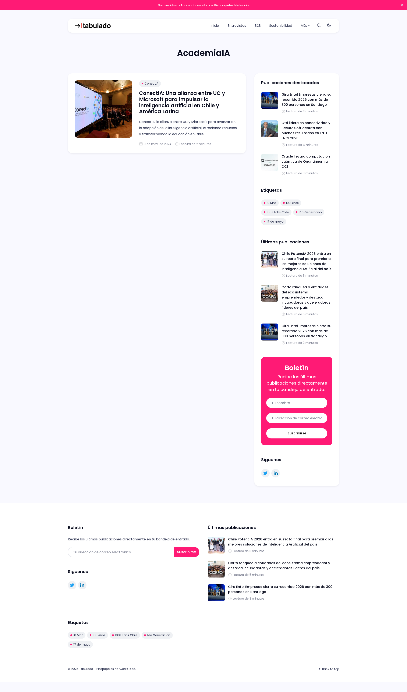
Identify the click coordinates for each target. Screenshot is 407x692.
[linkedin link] (275, 473)
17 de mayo (275, 221)
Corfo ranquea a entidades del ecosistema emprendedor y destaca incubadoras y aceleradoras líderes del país (306, 297)
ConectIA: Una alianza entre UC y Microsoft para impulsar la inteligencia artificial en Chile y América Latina (182, 102)
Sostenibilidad (280, 25)
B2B (258, 25)
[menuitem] (214, 25)
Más (304, 25)
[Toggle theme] (329, 25)
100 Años (292, 203)
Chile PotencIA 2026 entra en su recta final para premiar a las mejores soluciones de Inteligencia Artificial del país (306, 261)
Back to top (330, 669)
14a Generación (310, 212)
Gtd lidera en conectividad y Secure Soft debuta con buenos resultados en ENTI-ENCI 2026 (306, 130)
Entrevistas (236, 25)
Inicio (214, 25)
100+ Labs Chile (278, 212)
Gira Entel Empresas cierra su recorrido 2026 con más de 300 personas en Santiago (306, 99)
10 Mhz (271, 203)
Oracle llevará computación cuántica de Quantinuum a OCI (306, 161)
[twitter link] (265, 473)
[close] (402, 5)
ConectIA (151, 83)
